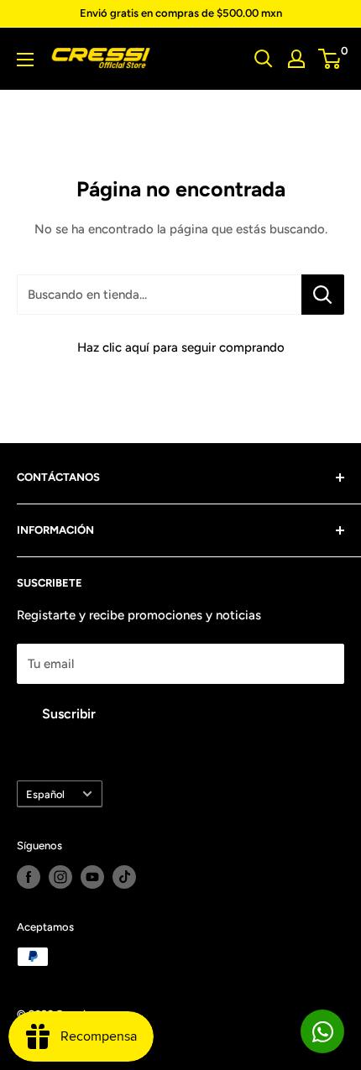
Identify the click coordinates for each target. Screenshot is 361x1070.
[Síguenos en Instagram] (60, 877)
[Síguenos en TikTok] (124, 877)
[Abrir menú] (25, 59)
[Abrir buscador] (263, 59)
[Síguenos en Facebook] (28, 877)
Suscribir (69, 714)
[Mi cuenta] (296, 59)
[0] (330, 59)
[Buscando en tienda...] (322, 294)
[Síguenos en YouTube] (92, 877)
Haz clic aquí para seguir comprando (181, 347)
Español (45, 794)
